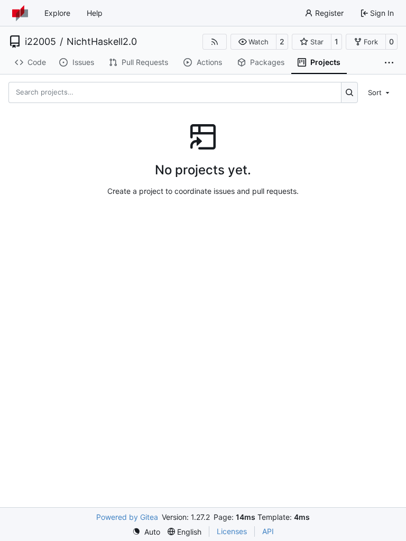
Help (95, 12)
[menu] (380, 91)
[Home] (20, 13)
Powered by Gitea (127, 516)
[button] (253, 42)
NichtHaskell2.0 (102, 41)
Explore (57, 12)
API (268, 531)
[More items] (389, 63)
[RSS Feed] (214, 42)
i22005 (40, 41)
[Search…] (349, 92)
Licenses (232, 531)
